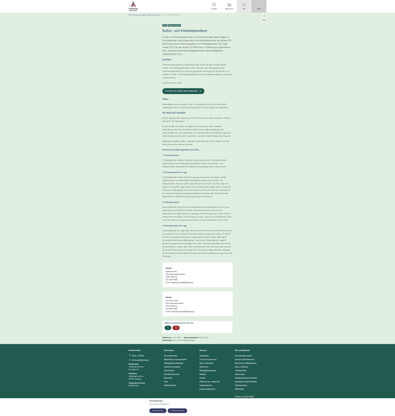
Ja (168, 328)
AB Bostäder (249, 389)
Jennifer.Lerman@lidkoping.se (182, 311)
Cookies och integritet (172, 367)
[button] (214, 6)
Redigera (202, 374)
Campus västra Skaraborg (244, 359)
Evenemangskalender (215, 389)
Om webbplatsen (170, 356)
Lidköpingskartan (215, 385)
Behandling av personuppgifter (175, 359)
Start (130, 15)
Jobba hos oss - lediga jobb (209, 381)
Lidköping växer (241, 370)
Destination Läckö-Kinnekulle (250, 381)
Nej (176, 328)
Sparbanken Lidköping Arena (246, 363)
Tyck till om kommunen (215, 359)
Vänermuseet (240, 374)
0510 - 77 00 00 (138, 356)
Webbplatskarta (170, 385)
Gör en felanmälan (206, 363)
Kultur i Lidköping (241, 367)
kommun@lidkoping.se (140, 360)
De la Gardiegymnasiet (243, 356)
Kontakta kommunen (171, 374)
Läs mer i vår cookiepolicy (159, 404)
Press (166, 381)
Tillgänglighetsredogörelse (173, 363)
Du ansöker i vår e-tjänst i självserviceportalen (181, 91)
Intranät (212, 378)
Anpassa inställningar (178, 410)
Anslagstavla (204, 356)
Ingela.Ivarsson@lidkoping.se (182, 282)
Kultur (164, 25)
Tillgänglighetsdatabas (215, 370)
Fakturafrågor (169, 370)
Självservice (213, 367)
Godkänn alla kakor (158, 410)
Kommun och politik (139, 15)
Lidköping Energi (250, 385)
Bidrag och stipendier (153, 15)
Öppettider (168, 378)
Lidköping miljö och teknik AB (246, 378)
